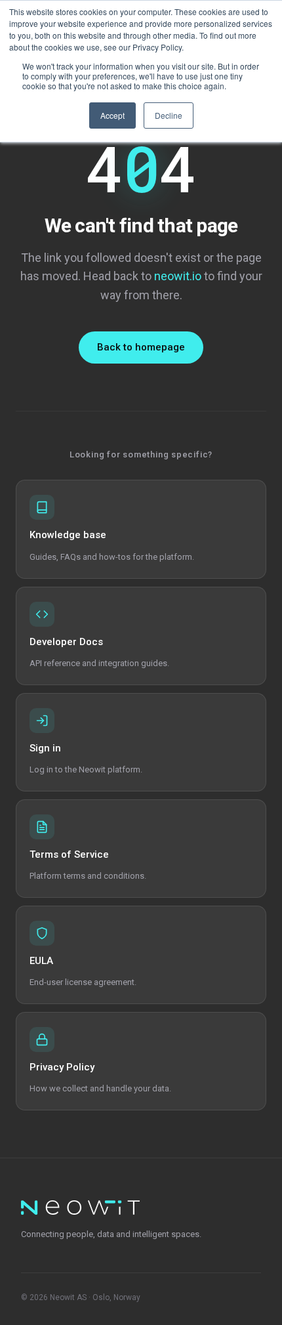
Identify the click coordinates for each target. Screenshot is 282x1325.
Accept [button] (112, 115)
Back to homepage (141, 347)
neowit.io (177, 276)
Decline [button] (168, 115)
